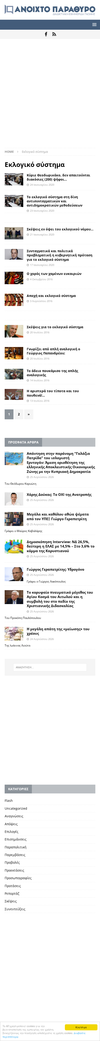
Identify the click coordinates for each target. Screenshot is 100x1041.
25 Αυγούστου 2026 (42, 477)
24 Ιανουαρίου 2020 (42, 184)
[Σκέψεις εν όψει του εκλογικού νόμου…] (14, 233)
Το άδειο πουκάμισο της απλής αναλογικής (52, 373)
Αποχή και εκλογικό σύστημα (51, 295)
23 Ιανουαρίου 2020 (42, 210)
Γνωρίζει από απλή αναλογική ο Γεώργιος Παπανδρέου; (53, 351)
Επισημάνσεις (16, 839)
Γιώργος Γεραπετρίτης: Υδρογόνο (55, 569)
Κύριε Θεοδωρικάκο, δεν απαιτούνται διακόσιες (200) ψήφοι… (58, 177)
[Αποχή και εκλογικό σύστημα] (14, 300)
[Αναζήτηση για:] (50, 667)
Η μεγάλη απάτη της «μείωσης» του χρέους (58, 631)
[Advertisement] (50, 96)
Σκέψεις (11, 901)
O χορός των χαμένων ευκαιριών (54, 273)
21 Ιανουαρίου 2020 (42, 234)
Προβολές (12, 862)
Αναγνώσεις (14, 816)
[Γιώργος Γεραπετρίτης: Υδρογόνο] (14, 574)
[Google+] (54, 34)
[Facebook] (46, 34)
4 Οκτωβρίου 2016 (41, 279)
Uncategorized (16, 808)
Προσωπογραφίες (18, 878)
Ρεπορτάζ (12, 893)
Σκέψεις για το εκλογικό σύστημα (55, 327)
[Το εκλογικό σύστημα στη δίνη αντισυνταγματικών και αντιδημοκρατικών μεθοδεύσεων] (14, 201)
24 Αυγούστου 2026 (42, 639)
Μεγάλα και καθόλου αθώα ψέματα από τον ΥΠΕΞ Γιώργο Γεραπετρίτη (58, 516)
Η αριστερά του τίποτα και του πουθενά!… (53, 393)
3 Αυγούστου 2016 (41, 301)
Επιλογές (11, 831)
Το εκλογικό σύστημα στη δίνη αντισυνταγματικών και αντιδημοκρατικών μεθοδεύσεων (54, 201)
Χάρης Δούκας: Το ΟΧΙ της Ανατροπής (59, 494)
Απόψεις (11, 824)
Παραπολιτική (16, 847)
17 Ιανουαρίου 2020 (42, 265)
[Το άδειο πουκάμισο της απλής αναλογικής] (14, 374)
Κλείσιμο (81, 1027)
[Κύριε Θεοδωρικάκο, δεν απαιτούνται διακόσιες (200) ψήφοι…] (14, 179)
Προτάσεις (13, 886)
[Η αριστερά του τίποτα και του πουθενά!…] (14, 394)
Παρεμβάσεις (15, 855)
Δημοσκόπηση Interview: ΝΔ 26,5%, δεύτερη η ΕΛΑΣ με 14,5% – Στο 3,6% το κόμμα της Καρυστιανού (60, 546)
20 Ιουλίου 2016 (39, 332)
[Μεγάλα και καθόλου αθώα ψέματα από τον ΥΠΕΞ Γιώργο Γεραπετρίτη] (14, 519)
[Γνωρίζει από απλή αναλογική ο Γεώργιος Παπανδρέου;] (14, 353)
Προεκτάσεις (14, 870)
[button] (93, 24)
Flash (9, 800)
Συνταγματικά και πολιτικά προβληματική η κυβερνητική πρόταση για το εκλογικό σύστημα (59, 255)
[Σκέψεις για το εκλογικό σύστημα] (14, 331)
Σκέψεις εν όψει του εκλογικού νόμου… (60, 229)
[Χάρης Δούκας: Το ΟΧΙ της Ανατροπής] (14, 499)
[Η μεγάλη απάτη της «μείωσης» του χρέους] (14, 634)
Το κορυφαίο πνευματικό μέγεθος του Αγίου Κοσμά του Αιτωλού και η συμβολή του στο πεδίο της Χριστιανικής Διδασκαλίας (60, 599)
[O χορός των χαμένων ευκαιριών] (14, 278)
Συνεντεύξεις (15, 909)
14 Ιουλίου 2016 (39, 380)
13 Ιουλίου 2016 (39, 400)
